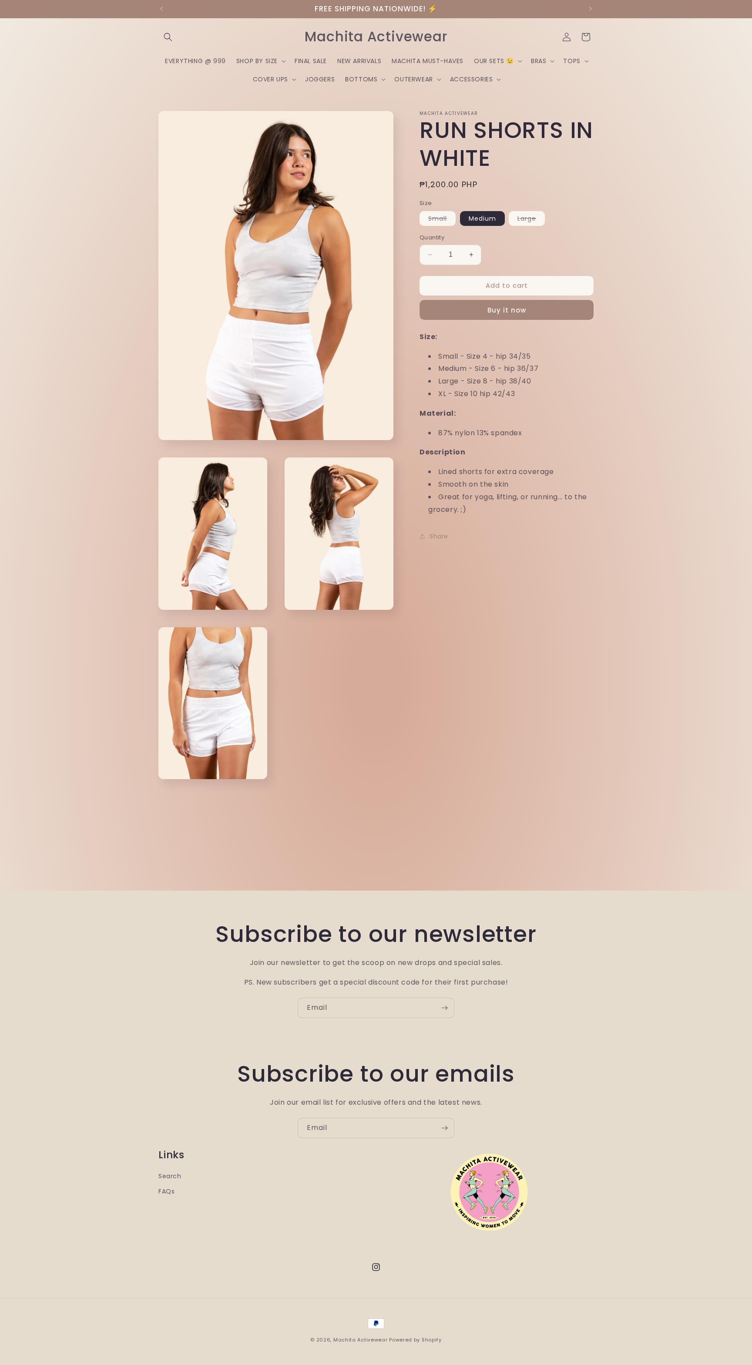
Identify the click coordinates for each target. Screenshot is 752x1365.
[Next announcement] (590, 8)
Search (169, 1176)
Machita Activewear (360, 1339)
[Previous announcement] (161, 8)
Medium (482, 218)
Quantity (432, 237)
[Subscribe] (444, 1008)
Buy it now (506, 310)
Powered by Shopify (415, 1339)
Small (442, 220)
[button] (168, 37)
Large (531, 220)
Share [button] (439, 536)
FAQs (166, 1191)
